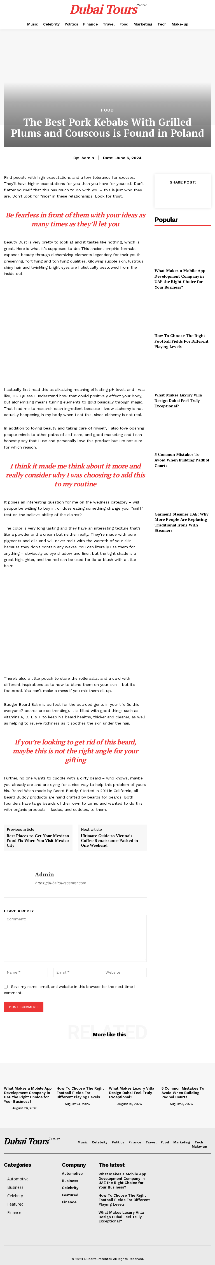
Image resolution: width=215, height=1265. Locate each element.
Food (107, 110)
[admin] (17, 878)
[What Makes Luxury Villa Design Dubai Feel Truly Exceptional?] (183, 372)
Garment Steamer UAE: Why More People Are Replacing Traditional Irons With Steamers (181, 522)
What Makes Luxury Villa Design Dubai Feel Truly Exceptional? (178, 400)
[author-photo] (7, 1108)
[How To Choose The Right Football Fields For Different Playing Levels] (183, 312)
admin (87, 157)
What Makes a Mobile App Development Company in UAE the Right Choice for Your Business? (180, 279)
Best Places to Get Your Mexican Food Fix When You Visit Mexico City (38, 841)
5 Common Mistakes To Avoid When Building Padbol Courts (182, 460)
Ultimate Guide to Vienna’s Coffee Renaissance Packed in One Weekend (109, 841)
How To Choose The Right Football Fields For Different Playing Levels (182, 341)
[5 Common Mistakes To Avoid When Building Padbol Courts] (183, 431)
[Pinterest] (189, 194)
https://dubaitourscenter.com (60, 883)
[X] (177, 194)
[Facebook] (164, 194)
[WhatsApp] (202, 194)
